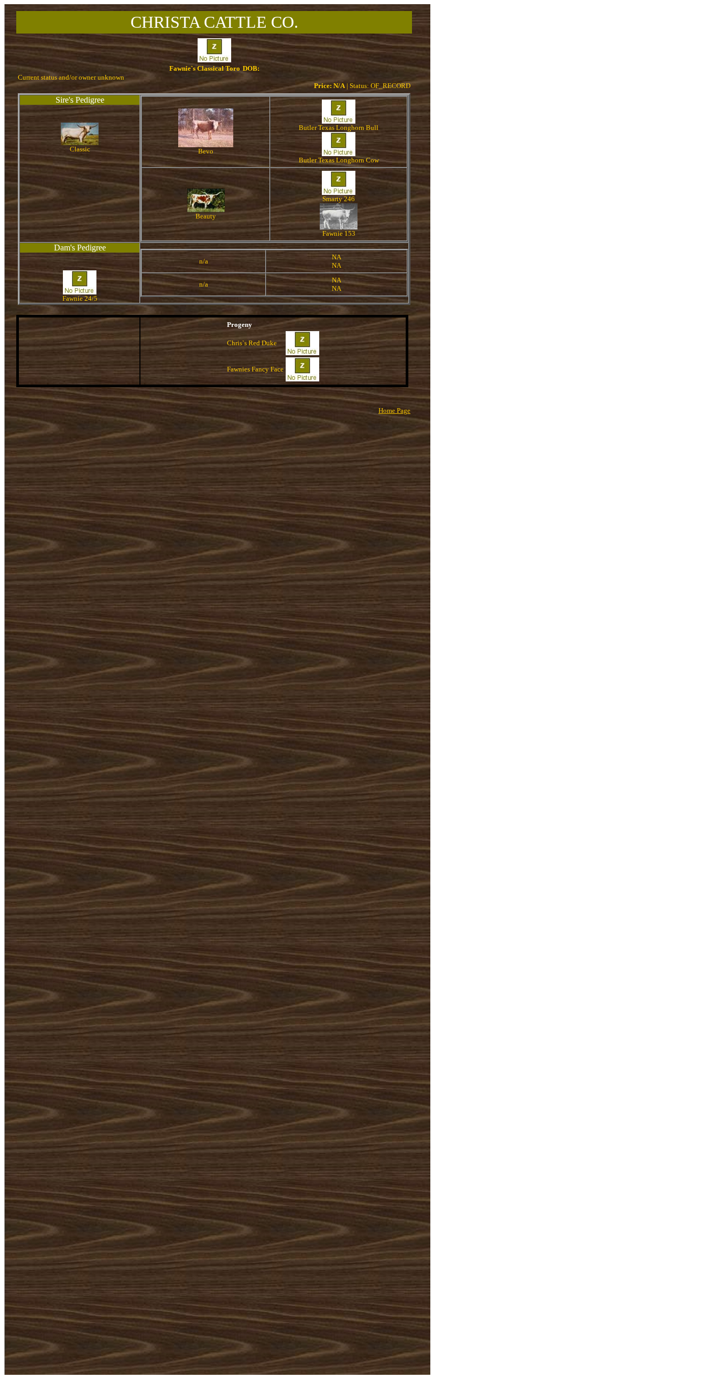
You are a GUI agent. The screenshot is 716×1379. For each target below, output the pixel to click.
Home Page (394, 410)
